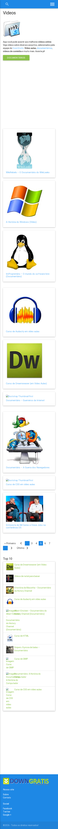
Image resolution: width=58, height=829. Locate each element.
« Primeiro (10, 543)
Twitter (6, 811)
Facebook (7, 808)
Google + (7, 814)
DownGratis (18, 48)
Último (23, 548)
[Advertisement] (29, 92)
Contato (7, 797)
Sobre (6, 794)
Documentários (16, 57)
